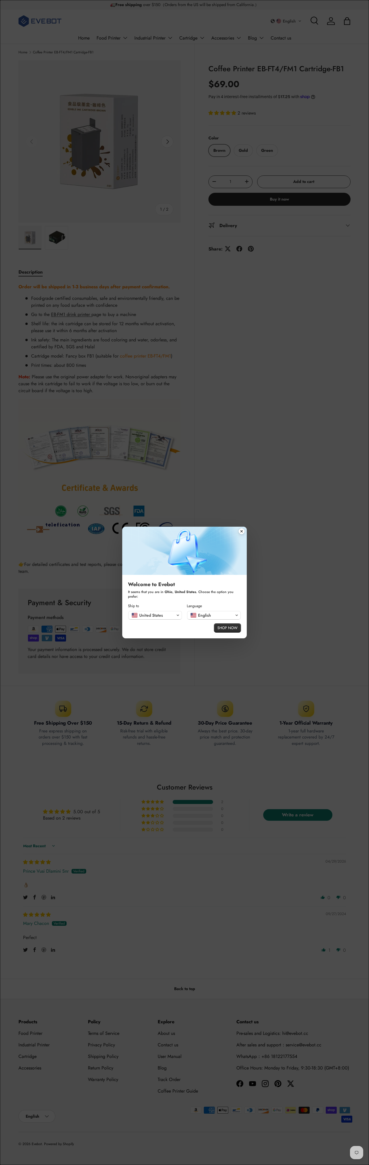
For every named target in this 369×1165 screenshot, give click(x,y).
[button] (155, 615)
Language (194, 605)
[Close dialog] (241, 532)
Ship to (133, 605)
